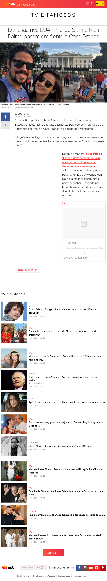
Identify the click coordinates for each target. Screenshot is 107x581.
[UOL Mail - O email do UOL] (87, 3)
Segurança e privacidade (80, 576)
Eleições (27, 13)
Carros (61, 13)
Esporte (93, 13)
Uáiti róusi (72, 243)
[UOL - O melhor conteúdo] (10, 4)
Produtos (6, 13)
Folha (83, 13)
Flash (17, 13)
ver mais (52, 553)
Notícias (39, 13)
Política (50, 13)
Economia (72, 13)
